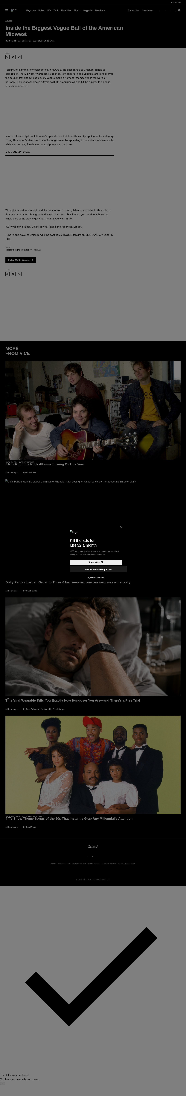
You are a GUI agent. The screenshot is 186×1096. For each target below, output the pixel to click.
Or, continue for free (95, 578)
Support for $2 (95, 562)
